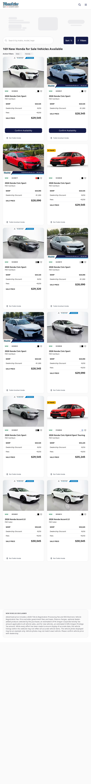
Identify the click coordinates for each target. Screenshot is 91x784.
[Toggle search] (79, 4)
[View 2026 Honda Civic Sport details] (23, 72)
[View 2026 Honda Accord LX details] (23, 495)
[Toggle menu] (85, 4)
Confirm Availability (23, 130)
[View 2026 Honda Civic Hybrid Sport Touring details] (67, 411)
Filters (83, 40)
